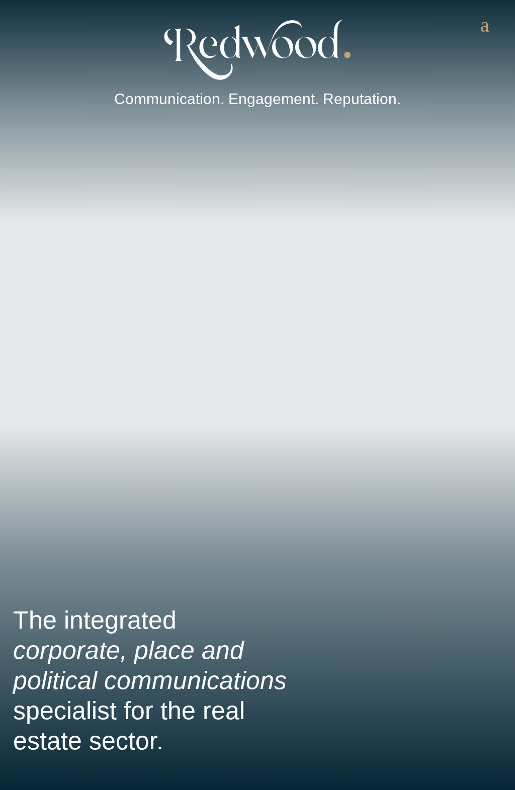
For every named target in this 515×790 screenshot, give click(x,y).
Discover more (54, 779)
